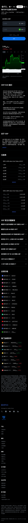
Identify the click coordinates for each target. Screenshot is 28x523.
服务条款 (3, 485)
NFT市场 (3, 463)
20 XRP (4, 173)
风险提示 (3, 487)
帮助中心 (3, 456)
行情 (2, 448)
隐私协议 (3, 483)
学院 (2, 461)
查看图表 (4, 77)
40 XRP (4, 176)
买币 (14, 38)
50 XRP (4, 179)
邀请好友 (3, 441)
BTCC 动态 (3, 472)
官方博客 (3, 454)
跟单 (2, 433)
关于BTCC (3, 470)
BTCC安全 (3, 476)
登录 (14, 6)
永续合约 (3, 429)
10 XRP (4, 167)
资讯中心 (3, 459)
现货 (2, 431)
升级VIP (3, 443)
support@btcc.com (5, 499)
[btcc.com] (4, 7)
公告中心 (3, 474)
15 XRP (4, 170)
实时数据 (3, 445)
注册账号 (20, 6)
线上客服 (3, 495)
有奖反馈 (3, 497)
